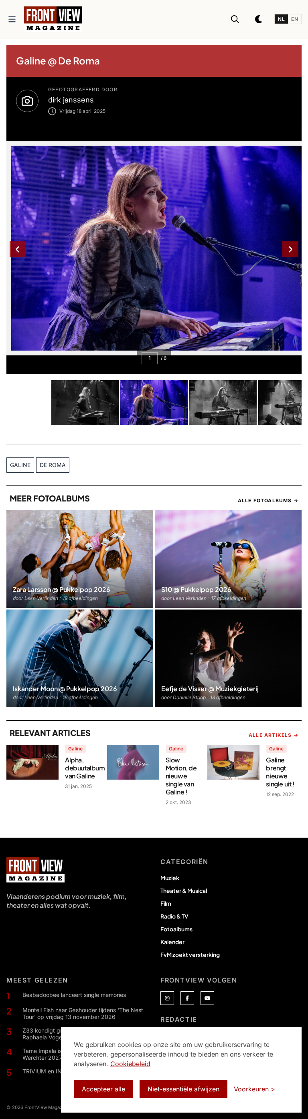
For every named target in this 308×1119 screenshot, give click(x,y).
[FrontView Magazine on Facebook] (187, 998)
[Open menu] (12, 19)
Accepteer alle (103, 1089)
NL (281, 19)
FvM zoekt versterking (190, 954)
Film (165, 903)
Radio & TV (174, 916)
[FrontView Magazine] (35, 869)
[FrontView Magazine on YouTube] (207, 998)
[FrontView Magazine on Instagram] (167, 998)
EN (294, 19)
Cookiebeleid (130, 1064)
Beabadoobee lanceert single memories (74, 994)
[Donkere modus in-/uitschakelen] (259, 19)
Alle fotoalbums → (268, 500)
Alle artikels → (273, 735)
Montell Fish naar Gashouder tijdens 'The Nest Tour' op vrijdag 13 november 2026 (82, 1014)
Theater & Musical (183, 890)
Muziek (169, 877)
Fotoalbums (176, 928)
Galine (75, 749)
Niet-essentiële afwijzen (183, 1089)
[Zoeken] (235, 19)
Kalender (172, 941)
